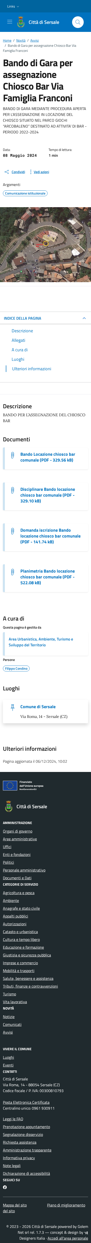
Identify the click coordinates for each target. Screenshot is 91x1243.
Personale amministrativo (24, 870)
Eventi (8, 1065)
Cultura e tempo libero (21, 939)
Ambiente (11, 900)
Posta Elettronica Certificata (26, 1102)
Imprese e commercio (20, 963)
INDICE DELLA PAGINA (22, 318)
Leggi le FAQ (13, 1119)
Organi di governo (17, 831)
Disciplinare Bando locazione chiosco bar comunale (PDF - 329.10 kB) (47, 495)
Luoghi (8, 1057)
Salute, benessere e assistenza (28, 978)
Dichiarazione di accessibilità (26, 1173)
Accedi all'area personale (68, 1238)
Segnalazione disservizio (23, 1134)
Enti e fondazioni (17, 854)
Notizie (9, 1017)
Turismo (9, 994)
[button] (13, 6)
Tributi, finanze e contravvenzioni (30, 986)
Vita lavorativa (15, 1002)
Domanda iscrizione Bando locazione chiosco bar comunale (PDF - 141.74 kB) (50, 536)
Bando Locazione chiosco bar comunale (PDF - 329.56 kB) (47, 457)
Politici (8, 862)
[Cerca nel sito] (78, 22)
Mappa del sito (15, 1205)
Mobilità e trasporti (18, 971)
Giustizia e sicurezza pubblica (27, 955)
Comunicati (12, 1024)
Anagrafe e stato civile (21, 908)
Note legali (12, 1166)
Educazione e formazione (23, 947)
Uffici (7, 847)
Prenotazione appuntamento (26, 1127)
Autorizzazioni (14, 924)
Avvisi (8, 1032)
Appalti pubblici (15, 916)
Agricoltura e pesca (18, 893)
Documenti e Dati (17, 878)
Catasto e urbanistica (20, 932)
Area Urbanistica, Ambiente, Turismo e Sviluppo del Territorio (41, 642)
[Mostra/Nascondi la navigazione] (10, 22)
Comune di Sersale (38, 707)
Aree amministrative (20, 839)
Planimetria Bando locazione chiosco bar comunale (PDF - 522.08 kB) (47, 577)
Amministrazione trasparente (27, 1150)
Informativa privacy (19, 1158)
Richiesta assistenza (19, 1142)
